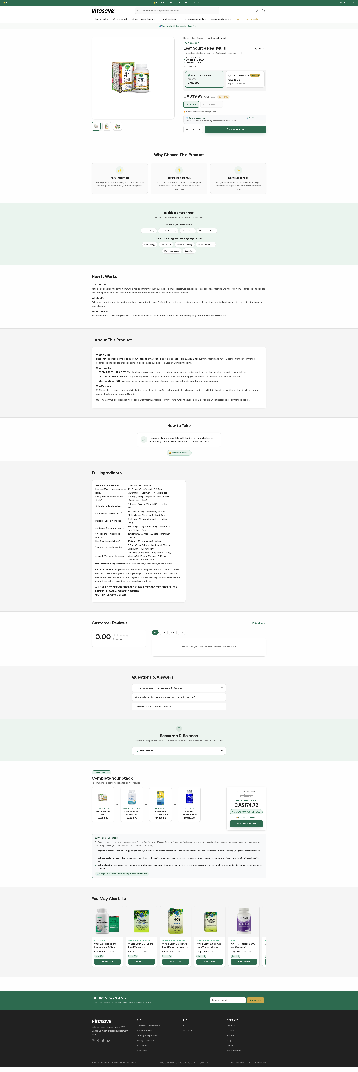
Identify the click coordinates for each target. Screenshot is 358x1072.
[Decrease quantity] (187, 129)
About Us (231, 1025)
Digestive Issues (171, 251)
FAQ (183, 1025)
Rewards (231, 1035)
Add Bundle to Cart (246, 823)
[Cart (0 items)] (263, 10)
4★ (172, 632)
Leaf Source (197, 38)
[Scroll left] (92, 936)
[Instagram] (93, 1040)
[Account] (257, 10)
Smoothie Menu (234, 1050)
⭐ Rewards (8, 3)
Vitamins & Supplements (143, 19)
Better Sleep (149, 231)
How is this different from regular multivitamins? (158, 688)
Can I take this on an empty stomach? (153, 706)
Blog (229, 1040)
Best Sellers (142, 1045)
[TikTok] (103, 1040)
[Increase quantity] (199, 129)
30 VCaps (191, 104)
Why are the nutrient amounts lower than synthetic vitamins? (165, 697)
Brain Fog (189, 251)
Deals (238, 19)
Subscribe (255, 1000)
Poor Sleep (166, 244)
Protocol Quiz (122, 19)
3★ (181, 632)
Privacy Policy (237, 1062)
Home (186, 38)
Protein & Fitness (169, 19)
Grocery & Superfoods (194, 19)
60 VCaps (211, 104)
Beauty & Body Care (220, 19)
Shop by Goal (100, 19)
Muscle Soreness (206, 244)
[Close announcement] (354, 3)
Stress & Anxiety (184, 244)
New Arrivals (142, 1050)
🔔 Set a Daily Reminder (179, 453)
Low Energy (149, 244)
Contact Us (345, 3)
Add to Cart (237, 129)
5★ (163, 632)
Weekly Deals (251, 19)
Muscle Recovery (168, 231)
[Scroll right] (265, 936)
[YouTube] (108, 1040)
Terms (249, 1062)
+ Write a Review (258, 623)
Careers (230, 1045)
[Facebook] (98, 1040)
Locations (231, 1030)
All (155, 632)
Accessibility (260, 1062)
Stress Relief (187, 231)
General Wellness (207, 231)
